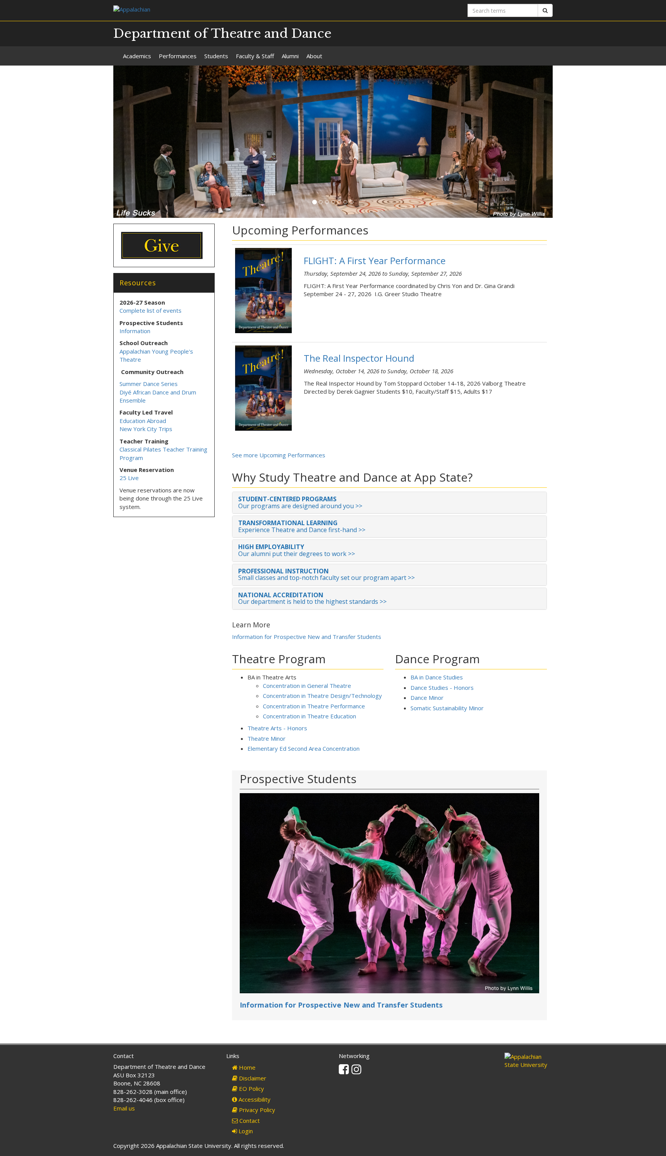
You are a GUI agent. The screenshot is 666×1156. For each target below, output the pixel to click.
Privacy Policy (256, 1110)
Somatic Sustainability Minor (447, 708)
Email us (124, 1108)
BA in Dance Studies (436, 677)
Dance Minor (427, 697)
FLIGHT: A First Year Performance (375, 260)
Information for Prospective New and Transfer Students (306, 636)
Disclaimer (251, 1078)
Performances (178, 56)
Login (245, 1131)
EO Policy (250, 1088)
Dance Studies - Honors (442, 687)
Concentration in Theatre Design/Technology (322, 695)
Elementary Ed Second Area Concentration (303, 748)
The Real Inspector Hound (359, 358)
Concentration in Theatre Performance (314, 706)
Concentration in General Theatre (307, 685)
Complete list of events (150, 310)
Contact (249, 1120)
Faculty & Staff (255, 56)
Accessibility (254, 1099)
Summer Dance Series (148, 384)
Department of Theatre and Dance (222, 33)
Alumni (290, 56)
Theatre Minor (266, 738)
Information (134, 331)
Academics (137, 56)
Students (216, 56)
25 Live (129, 478)
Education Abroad (142, 421)
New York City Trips (145, 429)
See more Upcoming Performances (278, 455)
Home (246, 1067)
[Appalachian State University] (220, 10)
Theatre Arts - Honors (277, 728)
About (314, 56)
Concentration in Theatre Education (309, 716)
